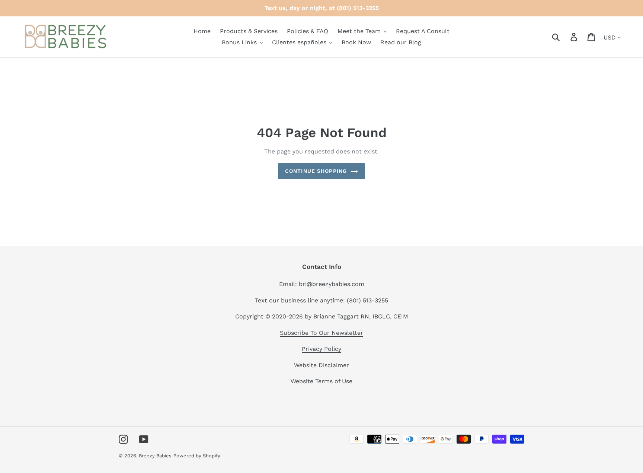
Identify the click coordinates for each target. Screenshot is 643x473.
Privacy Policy (321, 348)
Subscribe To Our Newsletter (321, 332)
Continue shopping (316, 171)
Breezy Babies (155, 455)
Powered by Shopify (196, 455)
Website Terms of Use (321, 381)
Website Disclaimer (321, 365)
